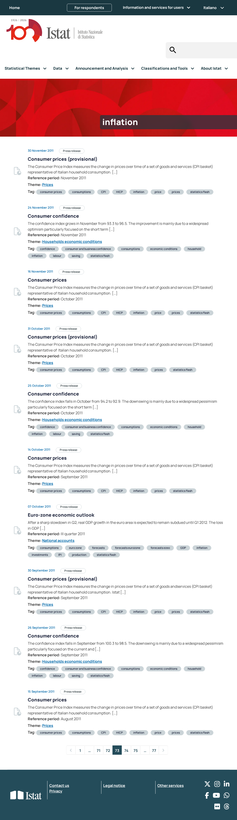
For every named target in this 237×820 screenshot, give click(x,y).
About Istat (211, 68)
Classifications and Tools (164, 68)
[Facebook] (207, 796)
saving (76, 256)
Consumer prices (47, 280)
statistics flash (199, 192)
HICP (119, 192)
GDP (183, 548)
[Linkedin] (227, 785)
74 (126, 750)
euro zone (75, 548)
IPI (60, 555)
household (194, 249)
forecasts (98, 548)
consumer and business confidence (88, 249)
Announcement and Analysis (101, 68)
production (79, 555)
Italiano (210, 7)
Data (57, 68)
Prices (47, 184)
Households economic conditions (72, 241)
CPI (103, 192)
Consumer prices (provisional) (62, 159)
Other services (170, 785)
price (158, 192)
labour (57, 256)
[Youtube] (216, 796)
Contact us (59, 785)
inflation (138, 192)
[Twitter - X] (207, 785)
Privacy (55, 791)
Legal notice (114, 785)
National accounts (58, 540)
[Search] (172, 50)
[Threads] (227, 807)
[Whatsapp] (227, 796)
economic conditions (163, 249)
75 (136, 750)
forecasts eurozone (127, 548)
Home (14, 7)
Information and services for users (153, 7)
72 (108, 750)
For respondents (89, 7)
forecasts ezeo (160, 548)
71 (98, 750)
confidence (47, 249)
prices (176, 192)
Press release (72, 151)
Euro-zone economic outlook (61, 515)
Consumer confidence (53, 216)
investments (40, 555)
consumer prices (51, 192)
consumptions (81, 192)
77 (154, 750)
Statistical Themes (22, 68)
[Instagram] (217, 785)
